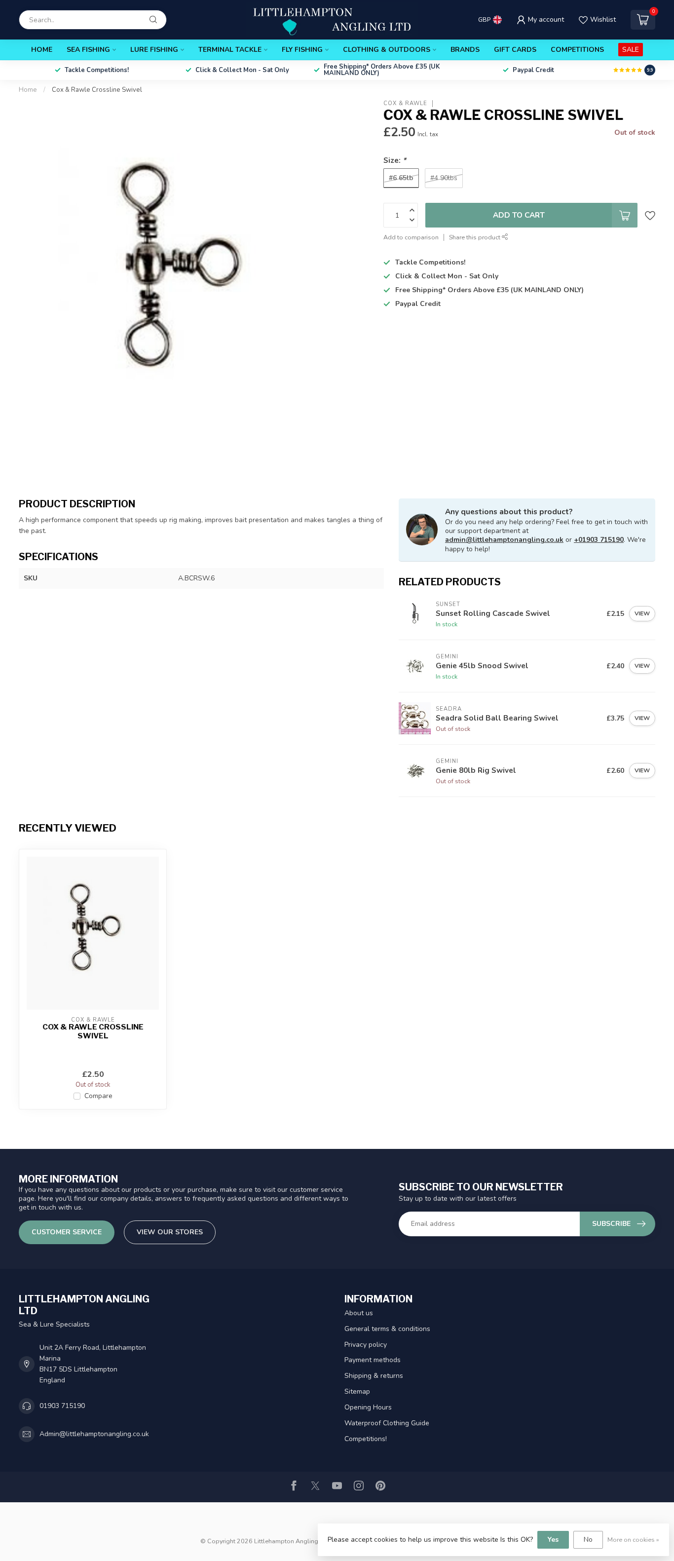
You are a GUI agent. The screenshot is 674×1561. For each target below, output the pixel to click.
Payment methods (372, 1360)
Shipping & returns (373, 1375)
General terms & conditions (387, 1328)
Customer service (67, 1232)
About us (358, 1313)
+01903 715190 (599, 539)
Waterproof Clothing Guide (386, 1423)
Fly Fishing (302, 49)
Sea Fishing (88, 49)
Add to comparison (411, 237)
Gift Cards (515, 49)
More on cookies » (633, 1539)
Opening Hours (368, 1407)
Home (41, 49)
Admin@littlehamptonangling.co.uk (94, 1434)
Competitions (577, 49)
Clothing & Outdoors (386, 49)
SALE (630, 49)
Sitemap (357, 1391)
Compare (98, 1096)
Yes (553, 1539)
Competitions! (365, 1439)
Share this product (475, 237)
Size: (394, 160)
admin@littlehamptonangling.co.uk (504, 539)
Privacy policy (365, 1344)
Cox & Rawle (405, 103)
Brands (465, 49)
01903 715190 (62, 1405)
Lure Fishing (154, 49)
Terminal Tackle (230, 49)
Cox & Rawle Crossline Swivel (97, 89)
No (588, 1539)
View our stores (170, 1232)
